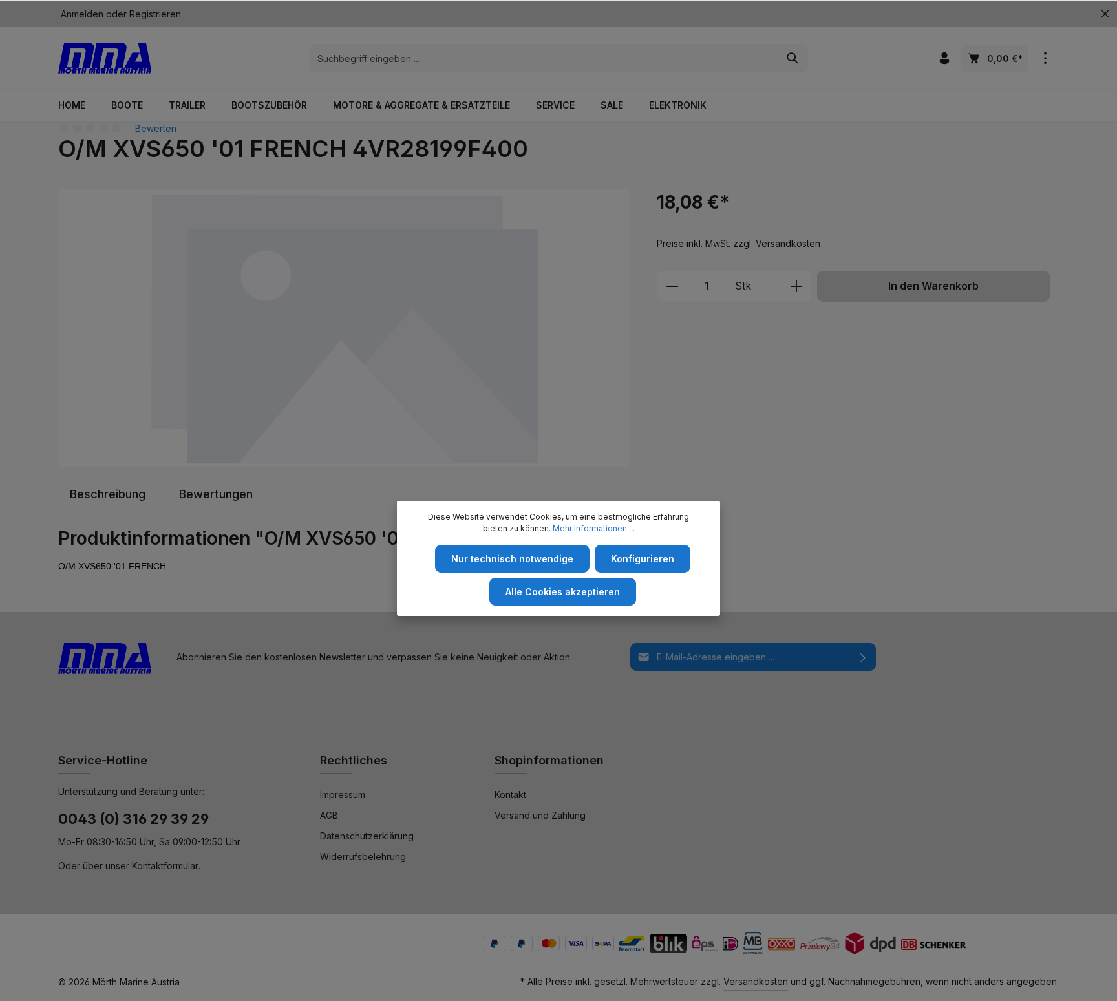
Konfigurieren (642, 558)
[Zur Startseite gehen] (104, 58)
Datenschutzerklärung (367, 835)
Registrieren (155, 13)
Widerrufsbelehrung (363, 856)
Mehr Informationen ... (594, 528)
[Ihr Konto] (944, 58)
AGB (329, 815)
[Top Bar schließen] (1105, 14)
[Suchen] (793, 58)
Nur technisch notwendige (512, 558)
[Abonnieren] (863, 657)
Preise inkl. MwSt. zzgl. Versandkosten (738, 243)
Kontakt (510, 794)
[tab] (107, 494)
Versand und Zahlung (540, 815)
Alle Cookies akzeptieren (562, 591)
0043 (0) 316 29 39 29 (133, 818)
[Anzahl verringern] (672, 286)
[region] (344, 328)
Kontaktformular (165, 865)
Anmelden (82, 13)
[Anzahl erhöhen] (797, 286)
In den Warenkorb (933, 286)
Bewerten (155, 128)
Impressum (342, 794)
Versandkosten (755, 981)
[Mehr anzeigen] (1045, 58)
